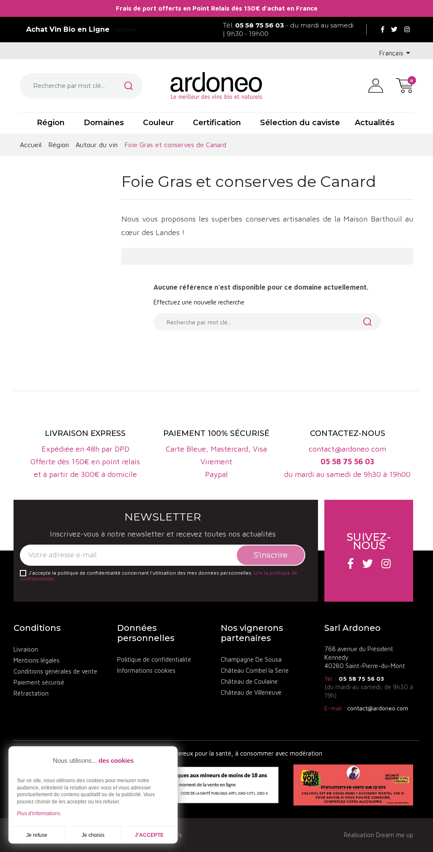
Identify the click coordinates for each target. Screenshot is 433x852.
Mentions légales (37, 660)
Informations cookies (146, 670)
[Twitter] (394, 29)
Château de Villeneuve (251, 692)
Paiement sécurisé (39, 682)
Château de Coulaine (249, 681)
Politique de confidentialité (154, 659)
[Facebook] (382, 29)
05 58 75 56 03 (361, 678)
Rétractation (31, 693)
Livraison (26, 649)
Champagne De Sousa (251, 659)
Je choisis (93, 835)
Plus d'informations (38, 813)
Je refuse (36, 835)
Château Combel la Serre (255, 670)
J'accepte (149, 835)
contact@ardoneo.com (377, 708)
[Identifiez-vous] (375, 85)
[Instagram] (407, 29)
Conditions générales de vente (55, 671)
